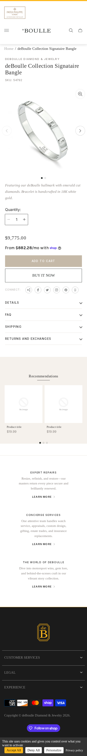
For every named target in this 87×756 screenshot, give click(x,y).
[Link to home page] (43, 633)
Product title (14, 426)
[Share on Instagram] (56, 290)
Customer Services (22, 657)
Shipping (13, 326)
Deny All (33, 750)
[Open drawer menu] (6, 30)
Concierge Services (43, 515)
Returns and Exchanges (28, 338)
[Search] (71, 30)
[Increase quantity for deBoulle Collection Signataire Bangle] (24, 219)
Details (12, 302)
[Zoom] (80, 94)
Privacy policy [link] (74, 750)
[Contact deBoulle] (75, 290)
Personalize (53, 750)
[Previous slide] (6, 130)
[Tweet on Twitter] (47, 290)
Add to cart (44, 261)
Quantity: (13, 210)
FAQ (8, 314)
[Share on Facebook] (38, 290)
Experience (14, 687)
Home (9, 48)
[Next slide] (80, 130)
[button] (42, 178)
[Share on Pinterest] (66, 290)
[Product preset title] (23, 404)
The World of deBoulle (43, 562)
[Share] (28, 290)
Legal (10, 672)
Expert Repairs (43, 472)
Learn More (42, 496)
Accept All (14, 750)
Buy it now (43, 275)
